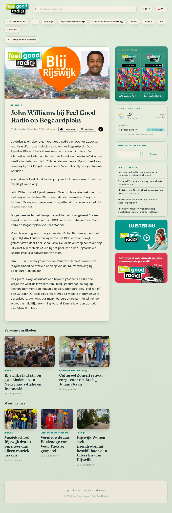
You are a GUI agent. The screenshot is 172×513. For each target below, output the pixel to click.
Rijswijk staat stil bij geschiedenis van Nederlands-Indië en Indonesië (22, 382)
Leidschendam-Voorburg (107, 21)
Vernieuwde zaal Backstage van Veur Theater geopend (56, 444)
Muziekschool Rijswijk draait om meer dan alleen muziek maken (17, 446)
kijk (67, 490)
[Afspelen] (129, 79)
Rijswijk (48, 21)
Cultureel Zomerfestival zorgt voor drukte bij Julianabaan (80, 380)
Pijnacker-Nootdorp (73, 21)
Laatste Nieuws (16, 21)
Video (148, 21)
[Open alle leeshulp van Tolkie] (100, 129)
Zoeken (153, 154)
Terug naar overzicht (23, 39)
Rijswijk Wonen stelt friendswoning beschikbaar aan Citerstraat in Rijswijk (92, 448)
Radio (134, 21)
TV (161, 21)
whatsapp (100, 490)
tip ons (87, 490)
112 (35, 21)
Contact (12, 29)
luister (76, 490)
